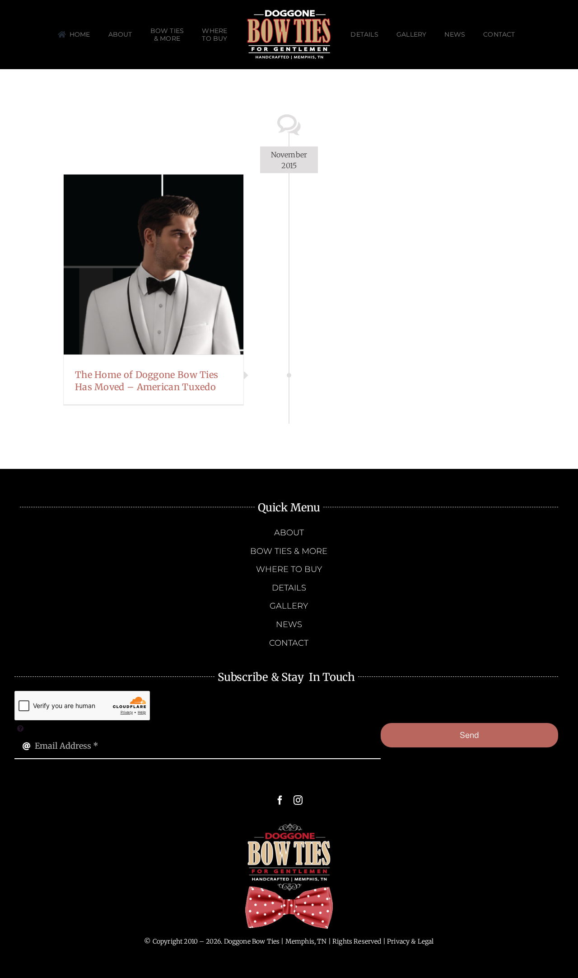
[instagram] (298, 800)
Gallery (165, 264)
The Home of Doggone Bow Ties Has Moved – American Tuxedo (142, 264)
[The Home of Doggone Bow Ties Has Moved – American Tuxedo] (153, 264)
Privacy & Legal (410, 941)
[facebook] (279, 800)
